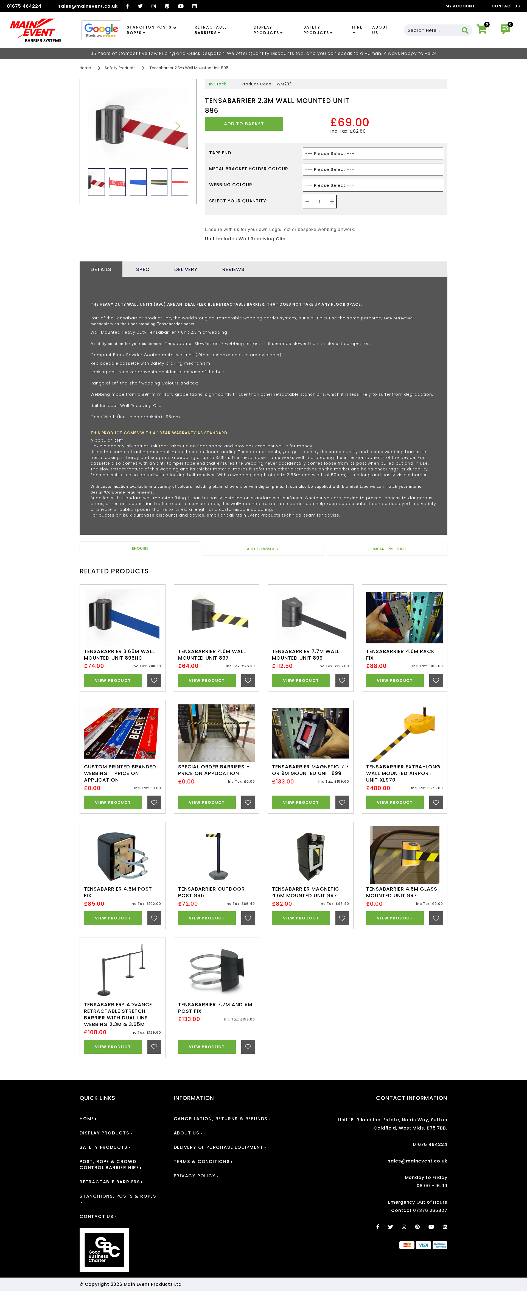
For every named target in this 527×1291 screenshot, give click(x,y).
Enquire (140, 548)
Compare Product (387, 549)
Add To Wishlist (263, 549)
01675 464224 (24, 6)
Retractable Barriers (211, 29)
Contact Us (506, 6)
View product (113, 680)
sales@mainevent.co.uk (88, 6)
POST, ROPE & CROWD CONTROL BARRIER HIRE (109, 1165)
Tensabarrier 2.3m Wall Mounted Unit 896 (188, 68)
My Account (460, 6)
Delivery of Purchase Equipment (219, 1147)
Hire (357, 27)
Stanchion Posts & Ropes (152, 29)
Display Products (266, 29)
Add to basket (244, 124)
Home (85, 68)
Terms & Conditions (202, 1162)
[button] (177, 126)
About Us (380, 29)
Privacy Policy (195, 1176)
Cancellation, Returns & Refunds (221, 1119)
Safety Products (316, 29)
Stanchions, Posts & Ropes (118, 1196)
